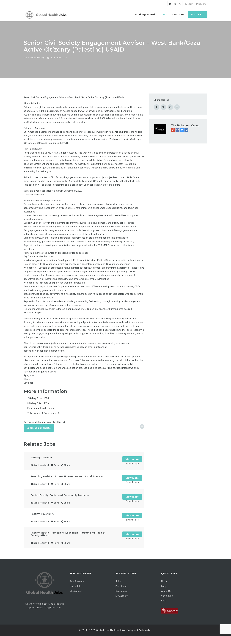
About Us (166, 591)
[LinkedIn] (186, 130)
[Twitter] (182, 130)
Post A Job (121, 586)
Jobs (165, 14)
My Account (76, 591)
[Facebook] (177, 130)
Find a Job (75, 586)
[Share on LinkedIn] (170, 107)
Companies (122, 591)
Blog (163, 586)
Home (164, 581)
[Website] (173, 130)
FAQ (163, 600)
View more (132, 459)
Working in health (146, 14)
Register (202, 4)
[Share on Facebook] (156, 107)
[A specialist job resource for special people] (46, 14)
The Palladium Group (185, 125)
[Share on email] (177, 107)
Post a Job (197, 14)
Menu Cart (177, 14)
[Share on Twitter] (163, 107)
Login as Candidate (39, 428)
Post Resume (77, 581)
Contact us (167, 596)
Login (190, 4)
